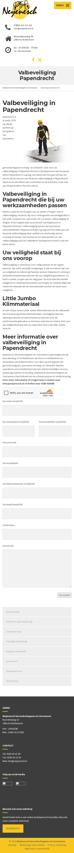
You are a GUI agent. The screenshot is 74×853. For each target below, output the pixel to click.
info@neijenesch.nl (17, 761)
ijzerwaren (12, 661)
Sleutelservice (14, 671)
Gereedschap (14, 631)
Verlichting (12, 681)
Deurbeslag (12, 611)
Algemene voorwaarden (37, 848)
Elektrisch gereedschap (19, 621)
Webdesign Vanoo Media (32, 844)
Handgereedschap (16, 641)
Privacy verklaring (57, 844)
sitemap (12, 844)
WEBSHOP (13, 828)
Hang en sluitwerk (16, 651)
